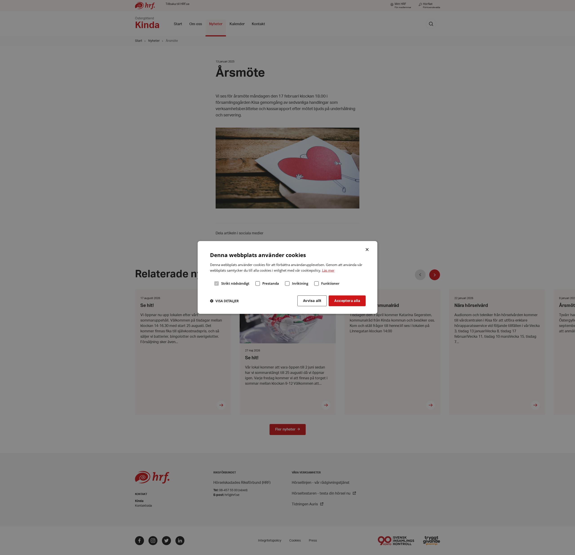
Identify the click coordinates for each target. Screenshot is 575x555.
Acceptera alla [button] (347, 300)
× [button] (367, 249)
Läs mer (328, 270)
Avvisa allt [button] (312, 300)
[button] (224, 300)
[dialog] (287, 277)
